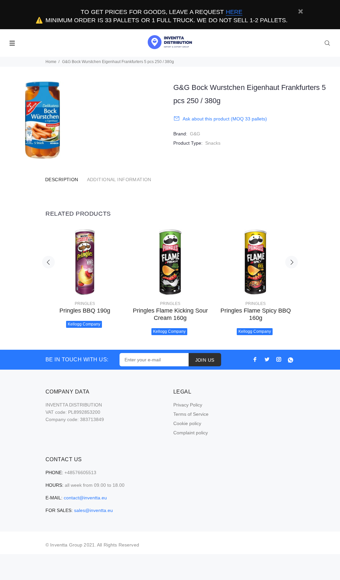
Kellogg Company (84, 324)
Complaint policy (190, 432)
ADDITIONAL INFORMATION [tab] (119, 179)
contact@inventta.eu (85, 497)
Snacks (212, 143)
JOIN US (204, 360)
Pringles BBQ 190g (84, 310)
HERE (234, 12)
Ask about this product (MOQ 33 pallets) (225, 118)
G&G (195, 133)
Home (50, 61)
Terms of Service (191, 414)
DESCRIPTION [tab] (61, 179)
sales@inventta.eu (93, 510)
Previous (48, 262)
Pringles (85, 303)
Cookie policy (187, 423)
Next (291, 262)
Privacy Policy (187, 404)
